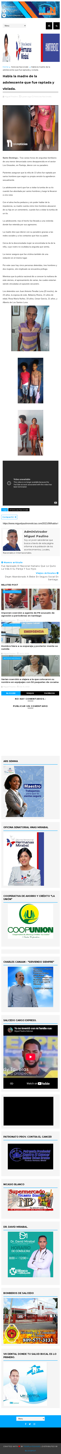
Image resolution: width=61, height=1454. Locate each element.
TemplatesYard (32, 1446)
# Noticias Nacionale (19, 510)
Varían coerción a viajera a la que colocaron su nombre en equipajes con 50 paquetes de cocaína (30, 680)
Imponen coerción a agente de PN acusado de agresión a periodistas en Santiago (27, 614)
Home (6, 67)
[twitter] (29, 1424)
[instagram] (34, 1424)
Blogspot (30, 1451)
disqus (30, 693)
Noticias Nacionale (19, 67)
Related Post (9, 585)
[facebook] (25, 1424)
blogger (10, 693)
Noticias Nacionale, (43, 96)
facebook (49, 693)
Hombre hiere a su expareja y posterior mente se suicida (29, 647)
